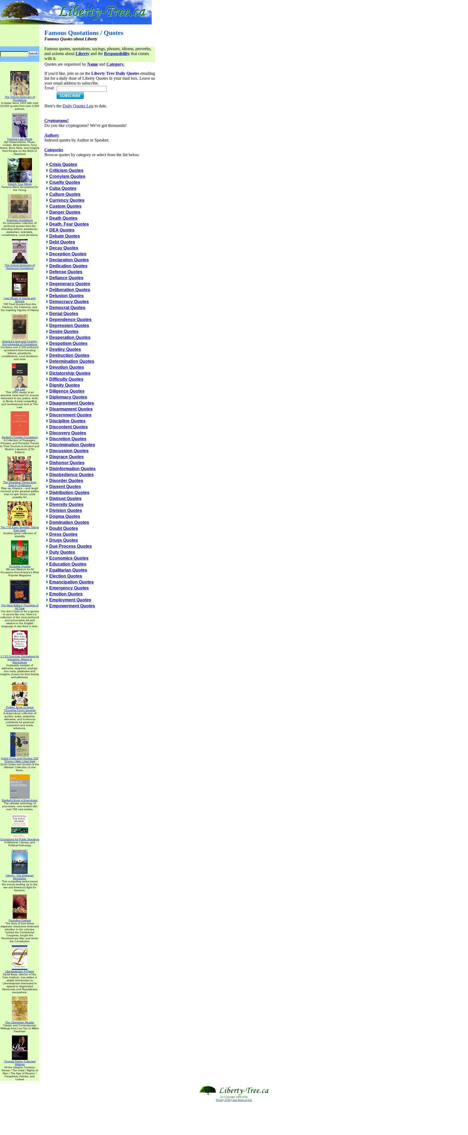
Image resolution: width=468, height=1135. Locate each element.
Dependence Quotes (70, 319)
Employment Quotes (70, 600)
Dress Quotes (63, 534)
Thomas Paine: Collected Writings (19, 1063)
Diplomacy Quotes (68, 397)
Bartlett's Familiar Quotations (20, 437)
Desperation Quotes (69, 337)
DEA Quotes (61, 230)
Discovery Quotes (67, 433)
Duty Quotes (62, 552)
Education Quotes (67, 564)
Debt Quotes (62, 242)
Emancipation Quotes (71, 582)
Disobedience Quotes (71, 474)
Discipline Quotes (67, 421)
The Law (19, 389)
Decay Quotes (63, 248)
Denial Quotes (63, 313)
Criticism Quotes (66, 170)
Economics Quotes (69, 558)
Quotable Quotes (20, 566)
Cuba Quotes (62, 188)
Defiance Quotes (66, 277)
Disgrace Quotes (66, 456)
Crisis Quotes (63, 164)
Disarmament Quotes (71, 409)
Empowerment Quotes (72, 606)
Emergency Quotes (69, 588)
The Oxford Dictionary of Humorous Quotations (20, 267)
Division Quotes (65, 510)
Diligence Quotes (66, 391)
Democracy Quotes (69, 301)
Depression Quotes (69, 325)
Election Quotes (65, 576)
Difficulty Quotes (66, 379)
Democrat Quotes (67, 307)
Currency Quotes (66, 200)
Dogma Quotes (64, 516)
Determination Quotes (71, 361)
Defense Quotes (65, 272)
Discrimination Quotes (72, 445)
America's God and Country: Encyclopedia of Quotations (19, 343)
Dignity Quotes (64, 385)
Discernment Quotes (70, 415)
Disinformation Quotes (72, 468)
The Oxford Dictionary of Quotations (20, 98)
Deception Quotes (67, 254)
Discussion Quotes (69, 450)
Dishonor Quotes (66, 462)
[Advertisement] (234, 1118)
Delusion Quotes (66, 295)
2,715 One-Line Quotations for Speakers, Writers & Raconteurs (20, 659)
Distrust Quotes (65, 498)
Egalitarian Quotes (68, 570)
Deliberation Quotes (69, 289)
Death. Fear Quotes (69, 224)
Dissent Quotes (65, 486)
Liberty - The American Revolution (20, 877)
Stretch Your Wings (20, 183)
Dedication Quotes (68, 266)
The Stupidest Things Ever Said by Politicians (19, 484)
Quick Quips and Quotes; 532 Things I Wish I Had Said (19, 760)
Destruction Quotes (69, 355)
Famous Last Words (19, 138)
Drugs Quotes (63, 540)
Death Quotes (63, 218)
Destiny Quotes (65, 349)
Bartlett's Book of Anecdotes (19, 800)
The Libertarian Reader (19, 1022)
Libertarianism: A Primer (19, 971)
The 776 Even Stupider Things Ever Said (20, 529)
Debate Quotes (64, 236)
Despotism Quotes (68, 343)
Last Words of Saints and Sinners (19, 300)
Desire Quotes (64, 331)
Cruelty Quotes (64, 182)
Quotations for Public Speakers (19, 839)
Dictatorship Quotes (69, 373)
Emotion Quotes (66, 594)
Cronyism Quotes (67, 176)
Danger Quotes (64, 212)
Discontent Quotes (68, 427)
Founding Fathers (20, 920)
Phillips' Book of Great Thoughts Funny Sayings (19, 709)
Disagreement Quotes (71, 403)
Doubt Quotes (63, 528)
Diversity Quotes (66, 504)
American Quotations (19, 220)
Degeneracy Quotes (69, 283)
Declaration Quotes (69, 260)
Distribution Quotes (69, 492)
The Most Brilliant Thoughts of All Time (19, 607)
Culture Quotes (64, 194)
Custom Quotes (65, 206)
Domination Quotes (69, 522)
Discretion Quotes (67, 439)
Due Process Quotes (70, 546)
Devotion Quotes (66, 367)
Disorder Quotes (66, 480)
